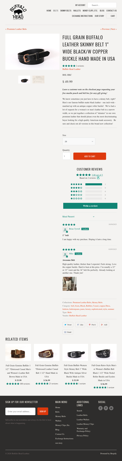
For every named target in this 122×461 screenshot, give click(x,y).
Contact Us (111, 10)
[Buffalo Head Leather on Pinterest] (106, 408)
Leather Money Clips (85, 424)
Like (81, 324)
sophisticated (97, 309)
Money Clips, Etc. (90, 10)
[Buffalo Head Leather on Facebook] (101, 408)
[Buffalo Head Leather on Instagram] (111, 408)
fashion (65, 309)
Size (64, 135)
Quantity (66, 150)
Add (105, 324)
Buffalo (89, 305)
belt (72, 305)
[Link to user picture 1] (69, 284)
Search (79, 410)
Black (82, 305)
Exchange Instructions (82, 16)
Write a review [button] (90, 205)
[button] (69, 65)
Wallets (77, 10)
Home (49, 10)
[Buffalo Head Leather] (18, 12)
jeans (82, 309)
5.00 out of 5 (97, 174)
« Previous (104, 29)
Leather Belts (82, 415)
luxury (88, 309)
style (105, 309)
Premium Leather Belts (82, 302)
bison (77, 305)
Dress (108, 305)
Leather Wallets (83, 419)
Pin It (94, 324)
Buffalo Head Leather (71, 69)
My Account (80, 5)
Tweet (69, 324)
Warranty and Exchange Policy (83, 429)
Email (69, 332)
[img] (68, 224)
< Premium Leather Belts (16, 29)
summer (111, 309)
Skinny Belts (65, 10)
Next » (114, 29)
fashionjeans (74, 309)
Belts (55, 10)
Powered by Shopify (108, 453)
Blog (102, 10)
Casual (95, 305)
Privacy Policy (83, 435)
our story (99, 16)
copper (102, 305)
